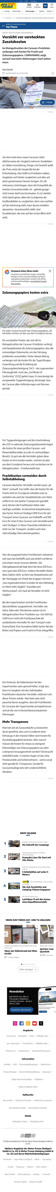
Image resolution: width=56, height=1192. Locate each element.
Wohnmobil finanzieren (41, 1051)
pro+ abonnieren (13, 1043)
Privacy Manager (10, 1072)
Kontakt (7, 1064)
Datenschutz (45, 1064)
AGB (15, 1064)
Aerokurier (7, 1159)
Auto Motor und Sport (23, 1159)
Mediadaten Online (19, 1121)
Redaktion (39, 1079)
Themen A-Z (11, 1051)
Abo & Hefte (8, 1100)
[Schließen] (50, 271)
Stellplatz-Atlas (42, 1043)
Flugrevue (20, 1167)
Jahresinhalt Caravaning (38, 1108)
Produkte (33, 1)
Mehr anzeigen (26, 969)
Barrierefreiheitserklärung (29, 1072)
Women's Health (35, 1182)
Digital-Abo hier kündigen (22, 1079)
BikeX (37, 1159)
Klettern (30, 1167)
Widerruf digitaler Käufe (28, 1087)
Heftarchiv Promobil (23, 1100)
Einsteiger (7, 11)
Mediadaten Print (37, 1121)
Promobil (46, 1174)
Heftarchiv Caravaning (42, 1100)
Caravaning (11, 1036)
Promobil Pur (28, 1043)
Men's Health (10, 1174)
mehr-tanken (41, 1167)
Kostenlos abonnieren (21, 1009)
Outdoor (36, 1174)
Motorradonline (24, 1174)
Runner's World (20, 1182)
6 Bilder (49, 102)
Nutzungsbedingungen (29, 1064)
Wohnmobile (16, 11)
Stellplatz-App (42, 1036)
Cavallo (10, 1167)
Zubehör (41, 11)
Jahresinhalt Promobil (17, 1108)
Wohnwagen (30, 11)
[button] (28, 92)
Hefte (26, 1)
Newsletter (22, 1036)
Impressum (46, 1072)
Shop (32, 1036)
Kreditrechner (23, 1051)
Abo (21, 1)
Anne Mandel (7, 69)
